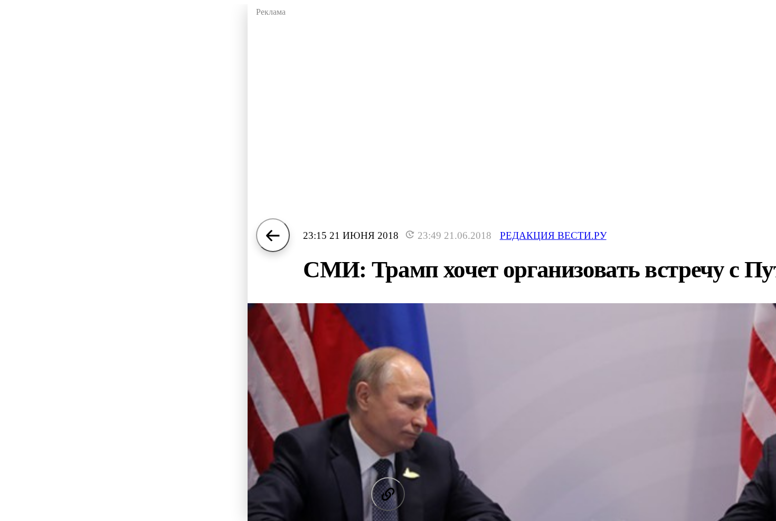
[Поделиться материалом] (388, 494)
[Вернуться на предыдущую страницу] (273, 235)
